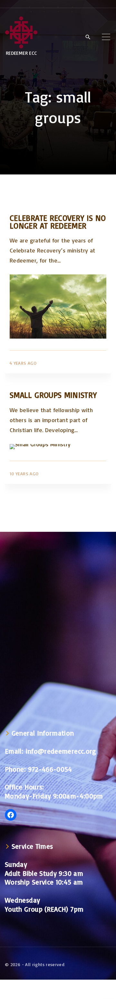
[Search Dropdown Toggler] (88, 37)
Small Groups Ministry (53, 395)
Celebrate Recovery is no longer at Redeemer (58, 222)
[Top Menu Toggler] (106, 37)
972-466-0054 (50, 769)
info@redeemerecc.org (61, 751)
